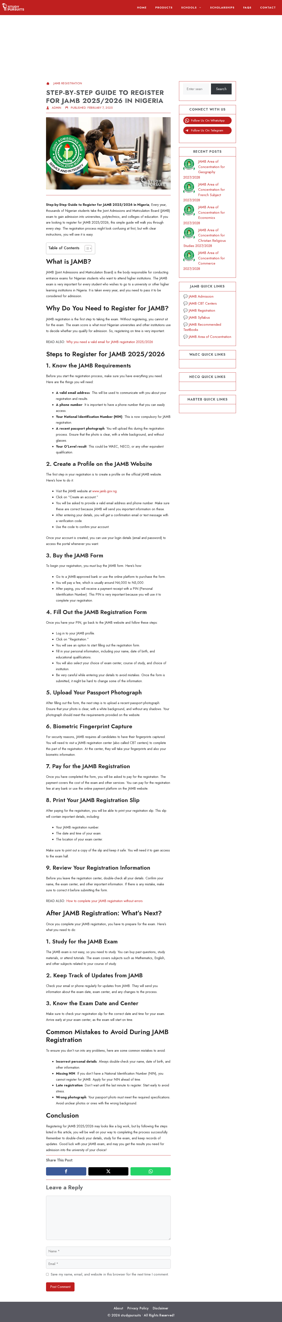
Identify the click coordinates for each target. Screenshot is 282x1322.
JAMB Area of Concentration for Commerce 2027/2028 (204, 260)
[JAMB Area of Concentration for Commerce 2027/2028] (189, 256)
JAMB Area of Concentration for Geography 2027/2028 (204, 169)
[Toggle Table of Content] (86, 248)
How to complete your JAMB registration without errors (104, 901)
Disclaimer (160, 1308)
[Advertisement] (141, 44)
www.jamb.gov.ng (104, 491)
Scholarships (222, 8)
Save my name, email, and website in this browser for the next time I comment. (110, 1274)
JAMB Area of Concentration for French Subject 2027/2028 (204, 192)
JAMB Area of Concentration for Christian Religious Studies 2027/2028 (204, 238)
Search (221, 88)
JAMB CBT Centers (203, 303)
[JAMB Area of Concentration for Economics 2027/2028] (189, 211)
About (118, 1308)
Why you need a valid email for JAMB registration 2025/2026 (109, 342)
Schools (189, 8)
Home (142, 8)
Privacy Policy (138, 1308)
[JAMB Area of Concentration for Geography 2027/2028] (189, 165)
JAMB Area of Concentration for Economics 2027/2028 (204, 215)
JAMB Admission (201, 296)
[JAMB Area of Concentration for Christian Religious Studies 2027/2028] (189, 234)
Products (164, 8)
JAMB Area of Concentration (210, 336)
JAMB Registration (67, 83)
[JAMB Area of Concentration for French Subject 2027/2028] (189, 188)
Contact (268, 8)
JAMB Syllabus (199, 317)
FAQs (247, 8)
